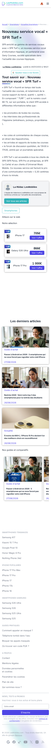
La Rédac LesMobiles (12, 67)
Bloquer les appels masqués (16, 641)
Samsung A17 (8, 537)
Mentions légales (10, 663)
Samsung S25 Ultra (11, 613)
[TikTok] (19, 742)
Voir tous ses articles (16, 201)
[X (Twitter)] (31, 742)
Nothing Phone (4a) (11, 558)
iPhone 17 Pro (9, 575)
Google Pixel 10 (10, 547)
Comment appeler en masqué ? (17, 630)
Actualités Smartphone (29, 24)
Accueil (5, 24)
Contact (6, 658)
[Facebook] (14, 742)
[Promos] (41, 3)
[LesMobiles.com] (12, 3)
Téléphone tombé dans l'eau (16, 635)
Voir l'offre (37, 237)
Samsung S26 (9, 608)
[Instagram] (37, 742)
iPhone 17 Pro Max (11, 570)
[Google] (8, 742)
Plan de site (7, 682)
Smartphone (14, 24)
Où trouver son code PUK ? (15, 646)
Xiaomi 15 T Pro (10, 542)
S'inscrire (25, 712)
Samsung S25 (9, 618)
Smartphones (10, 210)
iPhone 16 (7, 591)
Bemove (18, 735)
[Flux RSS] (42, 742)
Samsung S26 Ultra (11, 603)
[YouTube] (25, 742)
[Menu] (48, 3)
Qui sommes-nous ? (12, 687)
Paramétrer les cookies (13, 676)
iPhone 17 (7, 580)
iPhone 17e (7, 585)
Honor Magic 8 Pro (11, 553)
